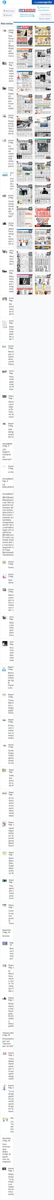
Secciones (10, 11)
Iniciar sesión (44, 19)
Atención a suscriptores (43, 8)
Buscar (8, 15)
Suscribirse (45, 14)
